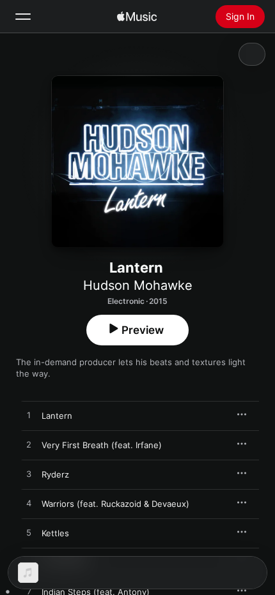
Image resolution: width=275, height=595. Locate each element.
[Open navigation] (23, 17)
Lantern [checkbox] (57, 415)
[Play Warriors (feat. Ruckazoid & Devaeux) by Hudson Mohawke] (29, 503)
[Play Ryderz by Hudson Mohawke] (29, 474)
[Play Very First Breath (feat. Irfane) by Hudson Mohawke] (29, 445)
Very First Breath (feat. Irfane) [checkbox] (102, 445)
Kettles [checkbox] (55, 533)
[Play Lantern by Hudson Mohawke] (29, 415)
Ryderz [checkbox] (55, 474)
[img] (137, 16)
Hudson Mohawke (137, 285)
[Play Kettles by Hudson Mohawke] (29, 533)
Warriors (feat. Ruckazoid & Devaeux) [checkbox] (115, 504)
